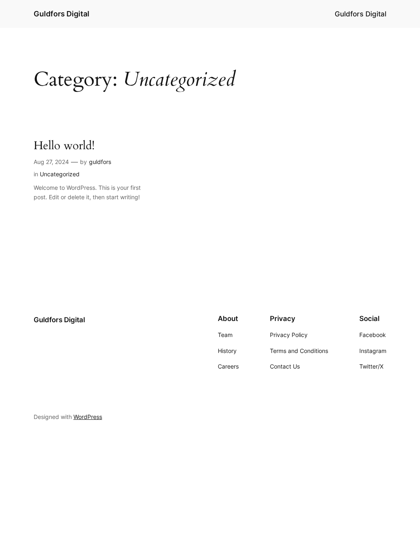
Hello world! (64, 146)
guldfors (100, 161)
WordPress (87, 416)
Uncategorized (60, 174)
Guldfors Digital (61, 13)
